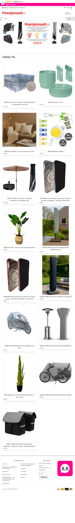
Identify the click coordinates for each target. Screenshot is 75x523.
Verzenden (24, 474)
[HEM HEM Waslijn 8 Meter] (56, 130)
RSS (16, 489)
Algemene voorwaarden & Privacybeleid (9, 467)
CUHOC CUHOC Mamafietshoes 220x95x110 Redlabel (55, 395)
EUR (68, 7)
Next (70, 32)
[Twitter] (64, 7)
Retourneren (5, 483)
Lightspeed (11, 489)
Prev (4, 32)
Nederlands (71, 8)
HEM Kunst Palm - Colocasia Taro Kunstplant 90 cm (19, 247)
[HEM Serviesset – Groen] (56, 81)
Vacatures (23, 471)
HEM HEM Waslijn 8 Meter (55, 151)
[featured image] (65, 468)
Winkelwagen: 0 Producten (18, 7)
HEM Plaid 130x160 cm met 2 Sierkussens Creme (19, 151)
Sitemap (23, 468)
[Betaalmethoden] (59, 489)
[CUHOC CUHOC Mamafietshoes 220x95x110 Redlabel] (56, 373)
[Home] (25, 13)
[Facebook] (66, 7)
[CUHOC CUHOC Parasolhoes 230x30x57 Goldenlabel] (56, 275)
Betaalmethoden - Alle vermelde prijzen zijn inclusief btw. (8, 479)
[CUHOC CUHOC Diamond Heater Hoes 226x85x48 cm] (56, 324)
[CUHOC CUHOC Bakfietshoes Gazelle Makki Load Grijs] (19, 324)
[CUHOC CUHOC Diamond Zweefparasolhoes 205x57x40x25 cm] (56, 226)
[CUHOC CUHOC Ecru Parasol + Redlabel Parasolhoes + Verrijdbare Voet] (19, 177)
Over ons (5, 464)
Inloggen (5, 7)
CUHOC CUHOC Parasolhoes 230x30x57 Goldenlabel (55, 296)
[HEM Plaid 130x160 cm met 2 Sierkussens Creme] (19, 130)
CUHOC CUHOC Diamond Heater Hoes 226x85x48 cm (55, 346)
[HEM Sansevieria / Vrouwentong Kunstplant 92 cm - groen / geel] (19, 373)
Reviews (23, 477)
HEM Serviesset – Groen (55, 102)
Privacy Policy (6, 474)
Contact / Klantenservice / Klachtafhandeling (28, 464)
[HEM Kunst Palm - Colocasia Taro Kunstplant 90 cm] (19, 226)
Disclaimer (5, 471)
